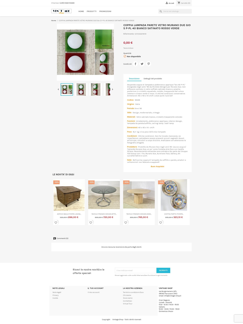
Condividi (135, 63)
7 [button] (128, 231)
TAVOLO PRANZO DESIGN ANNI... (139, 214)
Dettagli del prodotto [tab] (153, 78)
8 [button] (130, 231)
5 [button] (123, 231)
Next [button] (186, 203)
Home (81, 11)
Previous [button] (56, 203)
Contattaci (127, 301)
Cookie (55, 298)
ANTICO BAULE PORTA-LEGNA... (69, 214)
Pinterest (148, 63)
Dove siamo (128, 298)
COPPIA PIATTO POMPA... (174, 214)
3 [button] (117, 231)
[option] (69, 203)
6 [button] (125, 231)
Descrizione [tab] (134, 78)
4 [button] (120, 231)
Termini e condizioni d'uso (133, 292)
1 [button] (112, 231)
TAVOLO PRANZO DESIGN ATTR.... (104, 214)
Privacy (56, 295)
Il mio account (93, 292)
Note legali (57, 292)
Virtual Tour (127, 304)
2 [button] (115, 231)
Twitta (142, 63)
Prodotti (91, 11)
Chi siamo (127, 295)
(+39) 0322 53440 (67, 3)
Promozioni (105, 11)
